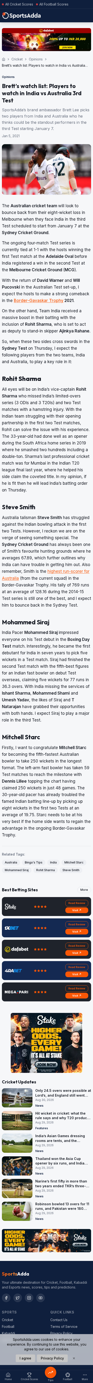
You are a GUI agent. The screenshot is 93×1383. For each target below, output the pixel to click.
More (84, 890)
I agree (25, 1358)
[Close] (74, 1358)
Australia (11, 862)
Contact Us (58, 1320)
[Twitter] (17, 1298)
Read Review (76, 903)
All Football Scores (53, 4)
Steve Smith (70, 870)
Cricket (17, 59)
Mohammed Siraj (17, 870)
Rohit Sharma (45, 870)
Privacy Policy (61, 1333)
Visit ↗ (77, 910)
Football (8, 1326)
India (53, 862)
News (39, 1105)
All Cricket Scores (19, 4)
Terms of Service (64, 1326)
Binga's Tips (33, 862)
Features (41, 1128)
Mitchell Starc (73, 862)
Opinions (36, 59)
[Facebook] (6, 1298)
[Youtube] (40, 1298)
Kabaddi (8, 1333)
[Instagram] (29, 1298)
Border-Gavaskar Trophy (38, 300)
